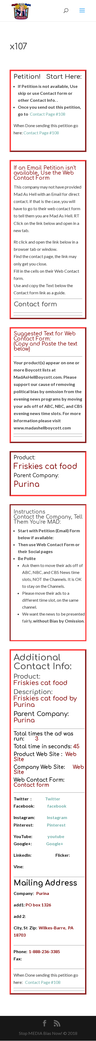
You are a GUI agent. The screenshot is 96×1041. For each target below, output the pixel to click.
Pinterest (56, 824)
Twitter (52, 798)
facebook (56, 805)
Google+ (54, 843)
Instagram (57, 817)
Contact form (35, 304)
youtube (55, 836)
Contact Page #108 (47, 113)
